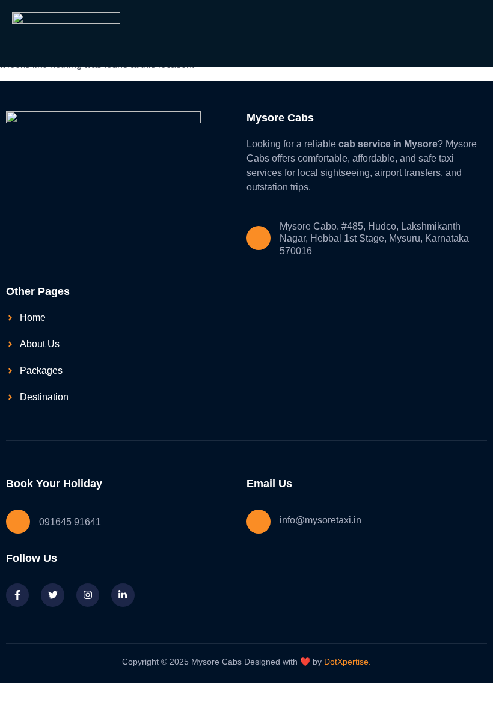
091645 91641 (70, 522)
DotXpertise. (346, 661)
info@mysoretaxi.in (320, 520)
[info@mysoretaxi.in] (258, 522)
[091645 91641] (18, 522)
